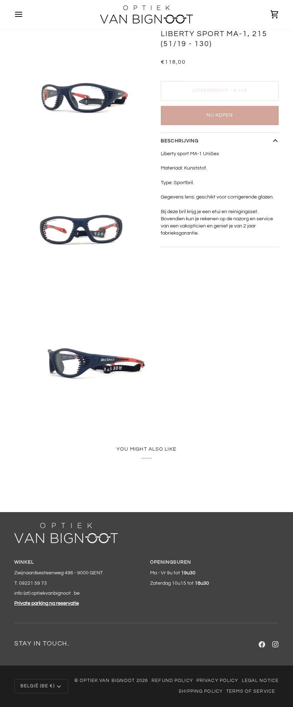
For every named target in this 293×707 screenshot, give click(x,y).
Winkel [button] (24, 562)
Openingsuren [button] (171, 562)
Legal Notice (260, 680)
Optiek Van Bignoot (107, 680)
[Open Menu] (25, 14)
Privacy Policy (217, 680)
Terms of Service (250, 691)
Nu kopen (220, 115)
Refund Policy (172, 680)
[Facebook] (262, 644)
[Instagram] (275, 644)
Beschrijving (180, 141)
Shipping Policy (201, 691)
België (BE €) (37, 686)
